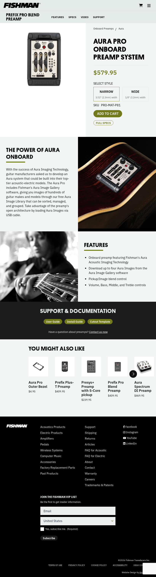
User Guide (53, 321)
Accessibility (120, 565)
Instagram (130, 432)
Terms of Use (55, 565)
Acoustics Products (52, 427)
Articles (90, 444)
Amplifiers (47, 438)
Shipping (90, 433)
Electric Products (51, 433)
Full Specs (103, 123)
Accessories (48, 462)
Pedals (44, 444)
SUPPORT (99, 17)
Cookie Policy (99, 565)
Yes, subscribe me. (61, 529)
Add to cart (108, 113)
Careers (90, 479)
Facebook (130, 427)
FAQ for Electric (95, 456)
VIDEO (84, 17)
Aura (121, 28)
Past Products (49, 473)
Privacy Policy (76, 565)
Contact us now (98, 332)
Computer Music (50, 456)
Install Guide (75, 321)
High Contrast (142, 565)
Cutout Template (100, 321)
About (89, 462)
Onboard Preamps (103, 28)
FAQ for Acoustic (96, 450)
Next (133, 374)
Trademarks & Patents (99, 485)
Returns (90, 438)
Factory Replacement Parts (57, 467)
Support (90, 427)
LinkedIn (130, 443)
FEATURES (57, 17)
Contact (90, 467)
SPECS (72, 17)
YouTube (130, 438)
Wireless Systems (51, 450)
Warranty (91, 473)
